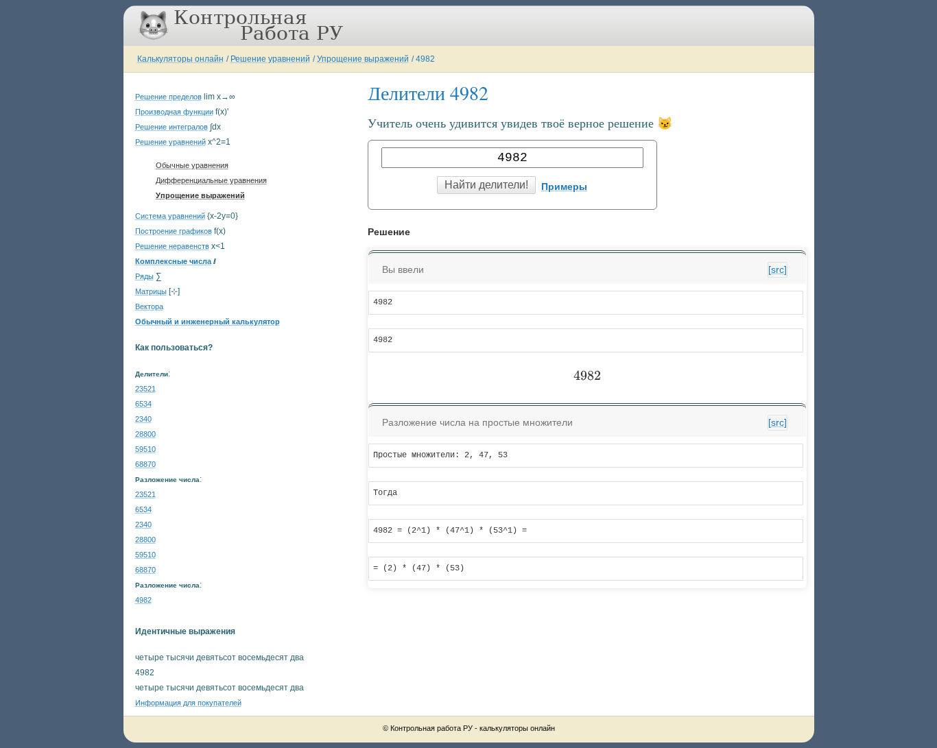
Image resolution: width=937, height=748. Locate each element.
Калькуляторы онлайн (180, 59)
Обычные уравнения (192, 165)
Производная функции (174, 112)
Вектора (149, 306)
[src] (777, 269)
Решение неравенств (172, 246)
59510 (145, 449)
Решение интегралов (171, 127)
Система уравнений (170, 216)
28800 (145, 434)
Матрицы (151, 291)
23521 (145, 389)
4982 (425, 59)
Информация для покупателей (188, 703)
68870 (145, 464)
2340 (143, 419)
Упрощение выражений (363, 59)
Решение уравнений (270, 59)
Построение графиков (173, 231)
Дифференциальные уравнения (211, 180)
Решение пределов (168, 97)
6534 (143, 404)
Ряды (144, 276)
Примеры (564, 186)
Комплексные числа (173, 261)
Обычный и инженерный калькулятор (207, 321)
